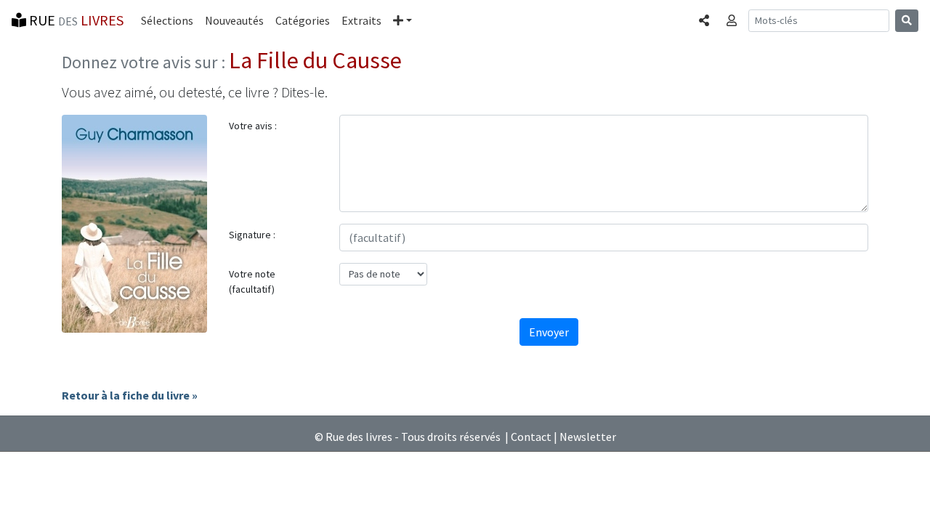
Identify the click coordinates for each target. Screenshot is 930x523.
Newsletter (587, 436)
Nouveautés (234, 20)
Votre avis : (253, 125)
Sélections (167, 20)
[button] (402, 20)
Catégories (302, 20)
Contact (531, 436)
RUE (75, 20)
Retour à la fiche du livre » (130, 395)
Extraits (361, 20)
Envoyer (549, 332)
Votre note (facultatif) (252, 281)
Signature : (252, 234)
